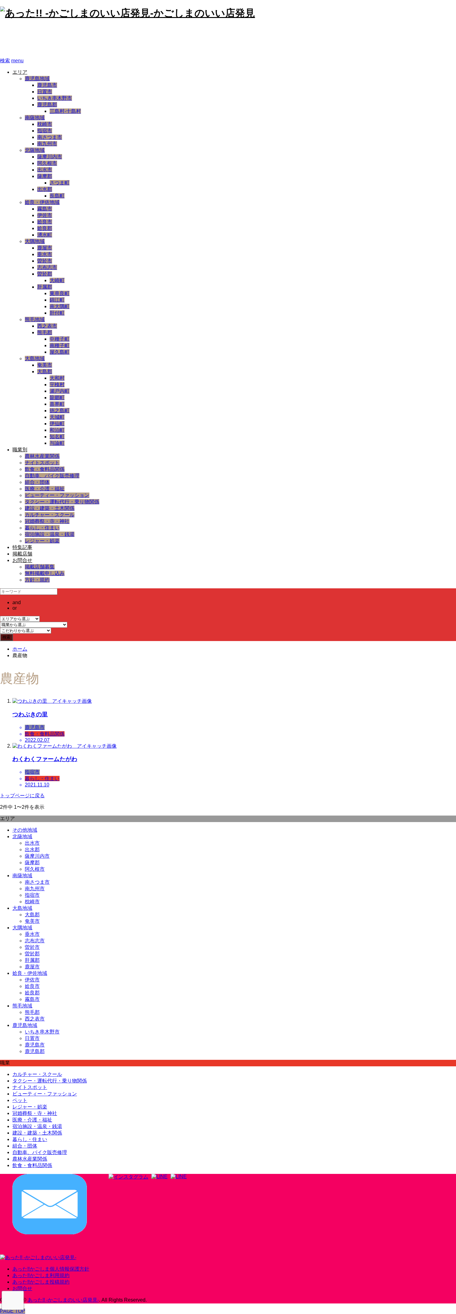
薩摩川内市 (49, 156)
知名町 (57, 436)
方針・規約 (37, 579)
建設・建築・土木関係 (49, 508)
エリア (19, 72)
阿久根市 (47, 163)
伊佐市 (44, 215)
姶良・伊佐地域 (42, 202)
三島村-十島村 (65, 111)
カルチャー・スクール (49, 514)
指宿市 (44, 130)
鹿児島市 (47, 85)
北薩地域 (35, 150)
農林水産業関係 (42, 456)
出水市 (44, 169)
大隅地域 (35, 241)
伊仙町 (57, 423)
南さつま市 (49, 137)
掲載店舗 (22, 553)
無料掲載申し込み (45, 573)
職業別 (19, 449)
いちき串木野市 (54, 98)
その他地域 (24, 830)
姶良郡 (44, 228)
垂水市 (44, 254)
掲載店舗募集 (40, 566)
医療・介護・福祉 (45, 488)
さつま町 (59, 182)
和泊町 (57, 430)
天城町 (57, 417)
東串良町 (59, 293)
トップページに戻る (22, 795)
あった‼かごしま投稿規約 (40, 1282)
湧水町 (44, 234)
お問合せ (22, 560)
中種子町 (59, 339)
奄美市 (44, 365)
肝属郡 (44, 287)
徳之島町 (59, 410)
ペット (19, 1100)
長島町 (57, 195)
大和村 (57, 378)
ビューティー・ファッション (57, 495)
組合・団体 (37, 482)
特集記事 (22, 547)
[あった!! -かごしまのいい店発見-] (38, 1257)
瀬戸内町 (59, 391)
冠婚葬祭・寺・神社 (47, 521)
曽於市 (44, 260)
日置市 (44, 91)
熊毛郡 (44, 332)
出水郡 (44, 189)
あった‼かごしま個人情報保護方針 (50, 1269)
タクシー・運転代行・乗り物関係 (62, 501)
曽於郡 (44, 274)
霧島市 (44, 208)
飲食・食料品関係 (45, 469)
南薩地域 (35, 117)
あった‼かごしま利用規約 (40, 1275)
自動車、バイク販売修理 (52, 475)
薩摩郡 (44, 176)
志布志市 (47, 267)
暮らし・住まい (42, 527)
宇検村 (57, 384)
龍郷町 (57, 397)
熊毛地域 (35, 319)
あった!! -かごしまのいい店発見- (82, 38)
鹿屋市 (44, 247)
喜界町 (57, 404)
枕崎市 (44, 124)
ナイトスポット (42, 462)
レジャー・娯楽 (42, 540)
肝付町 (57, 313)
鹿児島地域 (37, 78)
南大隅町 (59, 306)
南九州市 (47, 143)
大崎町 (57, 280)
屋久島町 (59, 352)
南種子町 (59, 345)
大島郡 (44, 371)
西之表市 (47, 326)
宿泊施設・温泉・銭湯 (49, 534)
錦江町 (57, 300)
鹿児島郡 (47, 104)
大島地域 (35, 358)
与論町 (57, 443)
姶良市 (44, 221)
